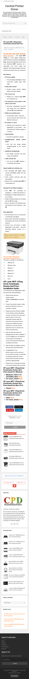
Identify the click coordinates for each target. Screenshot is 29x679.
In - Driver (10, 47)
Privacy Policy (5, 646)
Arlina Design (17, 672)
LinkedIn (19, 410)
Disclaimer (4, 644)
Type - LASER (15, 47)
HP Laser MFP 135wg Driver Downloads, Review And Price (11, 257)
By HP (6, 47)
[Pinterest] (17, 524)
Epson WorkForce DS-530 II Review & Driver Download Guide (15, 569)
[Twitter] (14, 524)
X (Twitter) (19, 407)
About (3, 641)
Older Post (20, 482)
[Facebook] (11, 524)
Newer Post (9, 482)
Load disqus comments (15, 476)
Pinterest (10, 410)
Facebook (10, 407)
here (9, 237)
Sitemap (4, 648)
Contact (4, 643)
